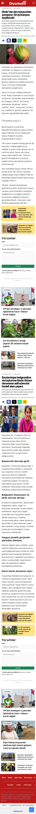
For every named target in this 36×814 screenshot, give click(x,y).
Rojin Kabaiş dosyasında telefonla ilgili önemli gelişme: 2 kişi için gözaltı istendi (25, 355)
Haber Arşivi (18, 777)
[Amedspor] (18, 296)
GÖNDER (18, 266)
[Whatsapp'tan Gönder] (20, 40)
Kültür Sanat (27, 785)
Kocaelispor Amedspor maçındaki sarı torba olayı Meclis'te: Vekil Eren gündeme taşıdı (25, 767)
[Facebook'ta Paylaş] (9, 40)
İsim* (4, 242)
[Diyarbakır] (18, 328)
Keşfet (19, 785)
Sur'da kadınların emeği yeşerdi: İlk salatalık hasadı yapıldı (15, 343)
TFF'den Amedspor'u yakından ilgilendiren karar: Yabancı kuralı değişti (17, 312)
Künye (4, 777)
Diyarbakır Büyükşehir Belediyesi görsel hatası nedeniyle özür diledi (25, 366)
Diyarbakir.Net (6, 8)
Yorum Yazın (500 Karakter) (11, 249)
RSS (5, 805)
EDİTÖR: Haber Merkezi (27, 397)
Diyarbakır (17, 8)
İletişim (10, 777)
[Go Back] (31, 809)
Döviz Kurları (28, 777)
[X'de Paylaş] (14, 40)
